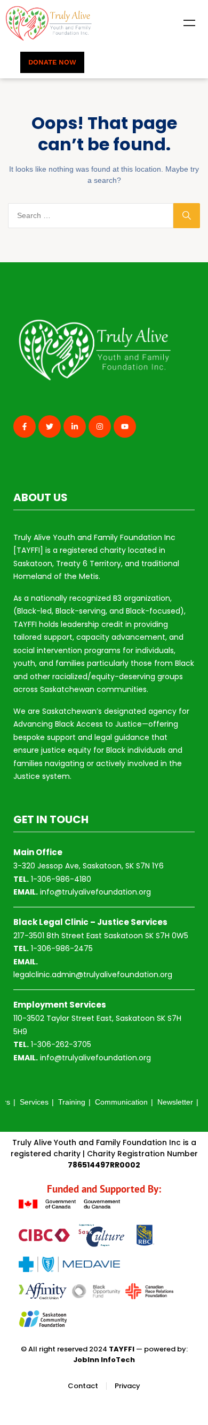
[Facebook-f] (24, 426)
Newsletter (175, 1102)
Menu (189, 23)
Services (34, 1102)
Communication (121, 1102)
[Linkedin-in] (74, 426)
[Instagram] (100, 426)
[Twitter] (49, 426)
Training (71, 1102)
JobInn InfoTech (104, 1360)
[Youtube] (125, 426)
